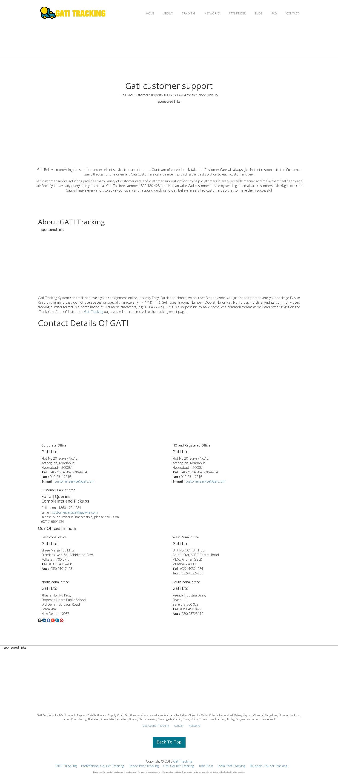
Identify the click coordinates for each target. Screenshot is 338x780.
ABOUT (168, 13)
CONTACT (292, 13)
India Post (205, 766)
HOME (150, 13)
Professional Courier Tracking (102, 766)
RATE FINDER (237, 13)
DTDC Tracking (66, 766)
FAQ (274, 13)
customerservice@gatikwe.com (75, 512)
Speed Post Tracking (144, 766)
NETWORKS (212, 13)
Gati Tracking (93, 311)
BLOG (258, 13)
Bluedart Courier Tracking (268, 766)
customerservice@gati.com (74, 481)
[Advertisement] (169, 135)
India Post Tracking (231, 766)
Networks (194, 726)
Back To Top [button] (169, 742)
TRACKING (188, 13)
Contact (178, 726)
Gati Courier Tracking (156, 726)
